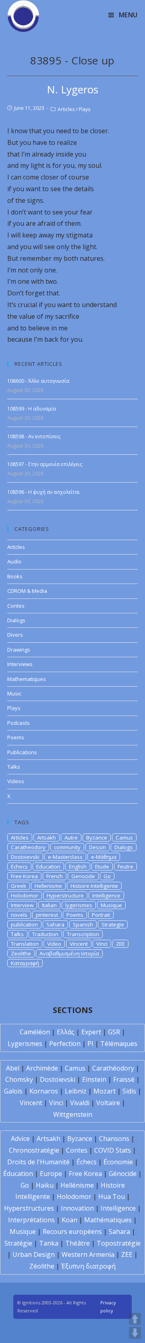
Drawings (18, 649)
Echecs (19, 866)
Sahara (55, 924)
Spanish (83, 924)
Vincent (79, 943)
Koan (69, 1219)
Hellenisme (48, 885)
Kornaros (43, 1091)
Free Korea (24, 876)
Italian (49, 905)
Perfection (65, 1043)
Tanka (48, 1243)
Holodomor (24, 895)
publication (24, 924)
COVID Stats (112, 1150)
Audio (14, 561)
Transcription (83, 934)
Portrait (101, 914)
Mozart (104, 1091)
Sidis (129, 1091)
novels (19, 914)
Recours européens (72, 1231)
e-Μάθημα (103, 856)
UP (135, 1319)
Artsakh (46, 837)
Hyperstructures (29, 1208)
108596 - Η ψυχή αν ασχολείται (43, 492)
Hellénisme (77, 1185)
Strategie (113, 924)
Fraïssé (124, 1079)
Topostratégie (119, 1243)
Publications (22, 752)
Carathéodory (113, 1068)
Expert (91, 1031)
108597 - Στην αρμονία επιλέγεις (44, 464)
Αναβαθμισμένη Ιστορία (69, 953)
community (67, 847)
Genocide (83, 876)
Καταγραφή (25, 963)
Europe (51, 1173)
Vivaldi (79, 1102)
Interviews (20, 664)
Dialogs (16, 620)
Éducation (18, 1173)
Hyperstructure (65, 895)
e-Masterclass (65, 856)
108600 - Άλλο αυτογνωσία (38, 381)
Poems (15, 737)
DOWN (135, 1333)
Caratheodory (28, 847)
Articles (66, 109)
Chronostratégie (34, 1150)
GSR (114, 1031)
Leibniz (76, 1091)
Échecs (87, 1161)
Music (14, 693)
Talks (13, 766)
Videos (15, 781)
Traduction (45, 934)
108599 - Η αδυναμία (31, 408)
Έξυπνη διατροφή (88, 1266)
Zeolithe (21, 953)
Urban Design (33, 1254)
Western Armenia (88, 1254)
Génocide (123, 1173)
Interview (22, 905)
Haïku (45, 1185)
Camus (124, 837)
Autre (71, 837)
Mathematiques (26, 679)
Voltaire (108, 1102)
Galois (13, 1091)
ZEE (120, 943)
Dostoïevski (57, 1079)
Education (48, 866)
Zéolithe (41, 1266)
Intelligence (106, 895)
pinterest (47, 914)
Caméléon (35, 1031)
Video (54, 943)
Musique (111, 905)
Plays (84, 109)
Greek (18, 885)
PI (90, 1043)
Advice (20, 1138)
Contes (16, 605)
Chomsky (19, 1079)
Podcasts (18, 722)
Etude (102, 866)
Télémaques (118, 1043)
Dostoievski (25, 856)
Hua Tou (111, 1196)
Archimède (42, 1068)
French (54, 876)
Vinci (102, 943)
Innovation (77, 1208)
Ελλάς (66, 1031)
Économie (118, 1161)
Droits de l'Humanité (38, 1161)
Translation (25, 943)
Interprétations (31, 1219)
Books (15, 576)
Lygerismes (25, 1043)
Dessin (97, 847)
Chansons (114, 1138)
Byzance (96, 837)
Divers (15, 634)
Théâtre (77, 1243)
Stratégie (18, 1243)
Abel (12, 1068)
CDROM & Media (27, 590)
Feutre (125, 866)
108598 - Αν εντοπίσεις (33, 436)
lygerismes (78, 905)
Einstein (94, 1079)
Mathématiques (108, 1219)
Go (107, 876)
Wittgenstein (72, 1114)
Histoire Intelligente (94, 885)
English (78, 866)
